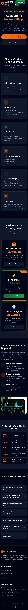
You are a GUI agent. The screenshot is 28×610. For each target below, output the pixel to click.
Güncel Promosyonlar (6, 573)
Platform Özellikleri (6, 570)
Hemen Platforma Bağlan (14, 37)
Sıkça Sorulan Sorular (6, 578)
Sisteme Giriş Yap (20, 3)
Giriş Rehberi (4, 576)
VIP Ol (14, 327)
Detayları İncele (14, 264)
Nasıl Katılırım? (14, 43)
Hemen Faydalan (14, 296)
